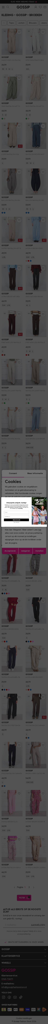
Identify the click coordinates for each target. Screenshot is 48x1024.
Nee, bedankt (16, 522)
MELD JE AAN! (16, 520)
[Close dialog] (45, 499)
